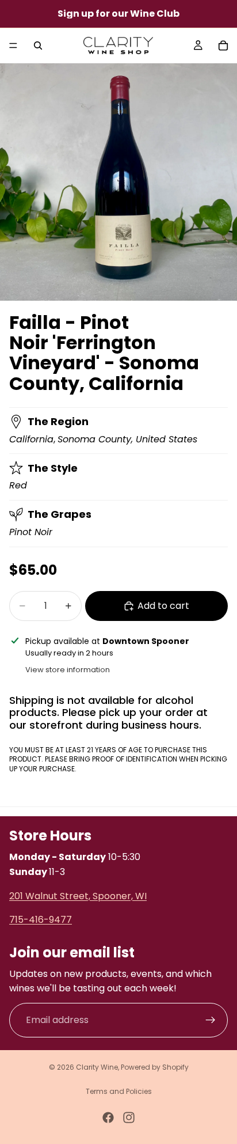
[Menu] (13, 45)
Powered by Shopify (155, 1067)
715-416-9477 (40, 919)
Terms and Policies (119, 1091)
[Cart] (223, 45)
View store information (67, 669)
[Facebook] (108, 1117)
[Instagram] (129, 1117)
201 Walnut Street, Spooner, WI (78, 895)
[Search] (38, 45)
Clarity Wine (97, 1067)
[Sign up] (210, 1020)
